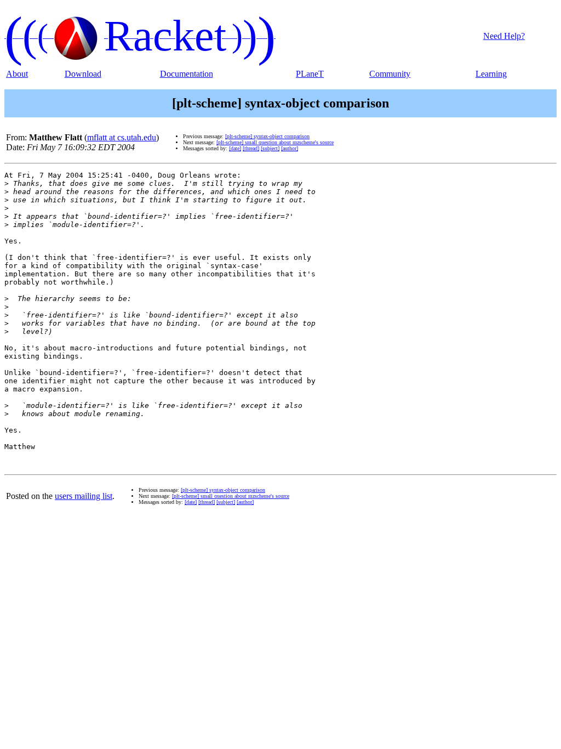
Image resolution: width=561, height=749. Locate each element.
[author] (289, 148)
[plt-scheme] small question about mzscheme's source (275, 142)
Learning (491, 73)
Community (389, 73)
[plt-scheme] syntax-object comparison (267, 136)
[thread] (251, 148)
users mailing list (83, 496)
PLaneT (310, 73)
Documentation (186, 73)
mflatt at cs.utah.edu (121, 137)
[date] (235, 148)
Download (83, 73)
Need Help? (504, 36)
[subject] (270, 148)
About (17, 73)
